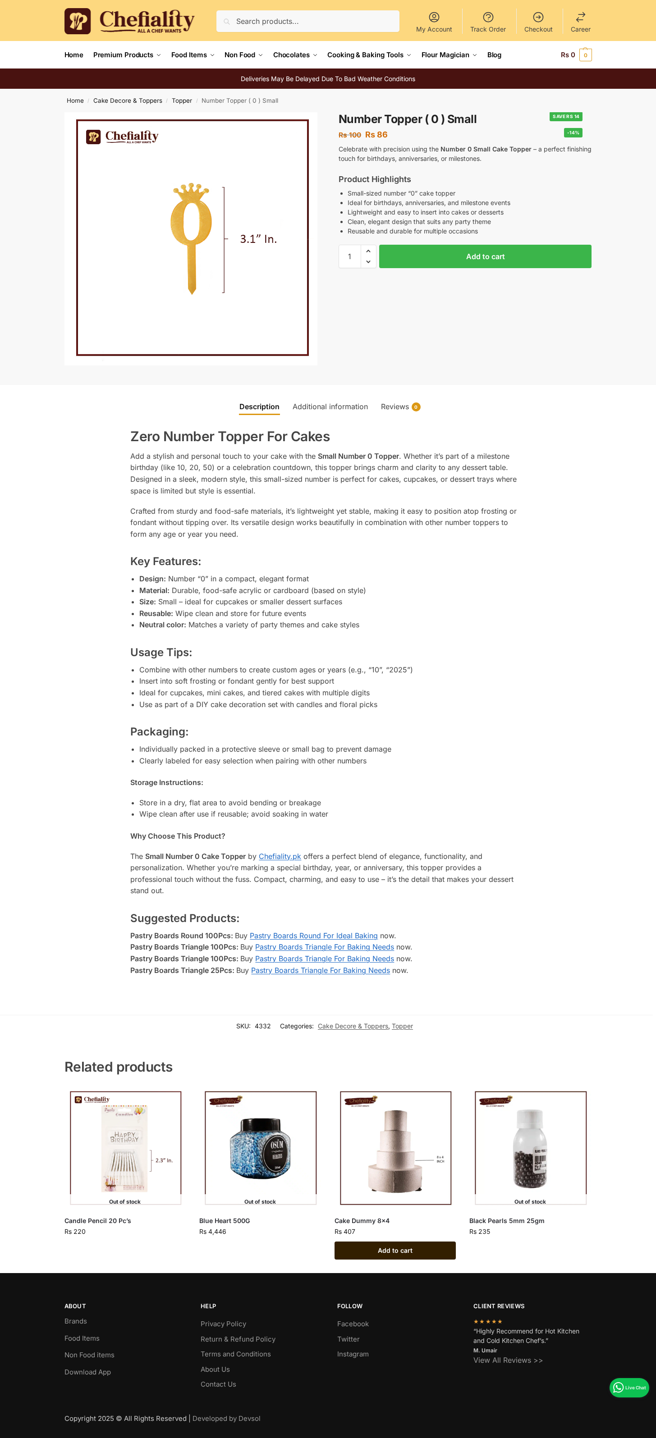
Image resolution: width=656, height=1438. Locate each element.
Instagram (353, 1354)
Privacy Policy (223, 1323)
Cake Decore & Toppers (127, 100)
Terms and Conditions (236, 1354)
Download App (87, 1372)
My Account (434, 29)
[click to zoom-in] (191, 238)
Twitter (348, 1339)
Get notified (125, 1250)
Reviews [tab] (399, 406)
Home (75, 100)
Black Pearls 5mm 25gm (507, 1220)
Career (581, 29)
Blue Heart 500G (224, 1220)
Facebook (353, 1323)
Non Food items (90, 1355)
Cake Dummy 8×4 (362, 1220)
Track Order (488, 29)
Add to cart (485, 256)
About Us (215, 1369)
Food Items (82, 1338)
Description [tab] (259, 406)
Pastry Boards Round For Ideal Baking (314, 935)
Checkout (538, 29)
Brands (75, 1321)
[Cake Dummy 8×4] (395, 1149)
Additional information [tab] (330, 406)
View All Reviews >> (508, 1360)
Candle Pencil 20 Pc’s (97, 1220)
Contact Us (218, 1384)
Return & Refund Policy (238, 1339)
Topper (182, 100)
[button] (576, 54)
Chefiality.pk (280, 856)
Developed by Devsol (227, 1418)
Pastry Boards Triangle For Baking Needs (324, 946)
